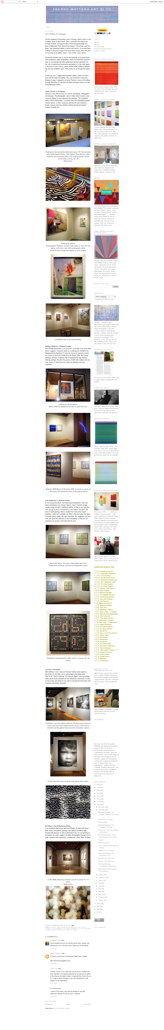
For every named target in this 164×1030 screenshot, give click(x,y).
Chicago (53, 927)
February (101, 897)
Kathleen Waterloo (70, 928)
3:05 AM (53, 963)
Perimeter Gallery (63, 930)
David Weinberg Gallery (65, 927)
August (100, 880)
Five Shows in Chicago (105, 819)
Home (48, 27)
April (100, 891)
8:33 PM (53, 983)
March (100, 894)
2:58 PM (53, 996)
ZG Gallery (74, 930)
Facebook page (99, 46)
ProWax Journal (99, 51)
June (100, 886)
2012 (98, 796)
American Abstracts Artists (103, 49)
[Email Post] (72, 925)
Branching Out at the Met (106, 858)
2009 (98, 804)
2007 (98, 906)
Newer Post (49, 1004)
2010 (98, 802)
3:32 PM (53, 948)
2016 (98, 785)
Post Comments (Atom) (62, 1008)
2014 (98, 790)
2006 (98, 909)
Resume (97, 42)
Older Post (87, 1004)
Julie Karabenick (57, 928)
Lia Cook (81, 928)
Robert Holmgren (55, 953)
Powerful (100, 840)
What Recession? (103, 843)
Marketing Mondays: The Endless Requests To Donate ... (108, 814)
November (101, 810)
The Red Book (102, 822)
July (99, 883)
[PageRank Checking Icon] (99, 921)
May (100, 889)
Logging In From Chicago (106, 850)
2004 (98, 912)
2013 (98, 793)
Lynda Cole (53, 968)
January (101, 900)
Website (97, 44)
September (102, 877)
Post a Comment (50, 1001)
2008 (98, 904)
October (101, 875)
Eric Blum (77, 927)
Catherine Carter (55, 940)
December (101, 807)
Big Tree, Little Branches (106, 861)
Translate (111, 299)
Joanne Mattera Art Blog (82, 9)
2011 (98, 799)
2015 (98, 787)
